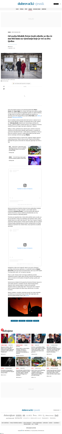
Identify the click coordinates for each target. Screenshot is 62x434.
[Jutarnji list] (9, 415)
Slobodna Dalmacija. (17, 117)
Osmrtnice (44, 9)
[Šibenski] (53, 418)
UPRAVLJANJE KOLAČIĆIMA (31, 427)
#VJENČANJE (36, 320)
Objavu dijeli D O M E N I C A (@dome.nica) (25, 263)
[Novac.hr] (18, 418)
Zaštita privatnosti (27, 422)
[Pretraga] (60, 4)
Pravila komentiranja (37, 422)
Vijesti (17, 9)
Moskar (30, 9)
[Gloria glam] (44, 415)
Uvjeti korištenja (5, 422)
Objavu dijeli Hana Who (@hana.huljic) (25, 204)
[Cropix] (26, 418)
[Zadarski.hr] (45, 418)
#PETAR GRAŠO (14, 320)
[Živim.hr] (35, 415)
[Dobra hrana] (49, 415)
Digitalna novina (27, 424)
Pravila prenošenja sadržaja (16, 422)
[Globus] (29, 415)
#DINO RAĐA (29, 320)
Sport (26, 9)
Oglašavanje (56, 422)
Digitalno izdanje (36, 9)
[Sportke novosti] (24, 415)
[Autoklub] (10, 418)
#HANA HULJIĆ (22, 320)
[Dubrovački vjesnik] (35, 418)
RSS (32, 424)
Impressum (45, 422)
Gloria (38, 115)
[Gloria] (40, 415)
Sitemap (36, 424)
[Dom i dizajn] (56, 415)
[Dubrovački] (31, 4)
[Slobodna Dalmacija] (19, 415)
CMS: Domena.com (41, 430)
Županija (21, 9)
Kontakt (50, 422)
